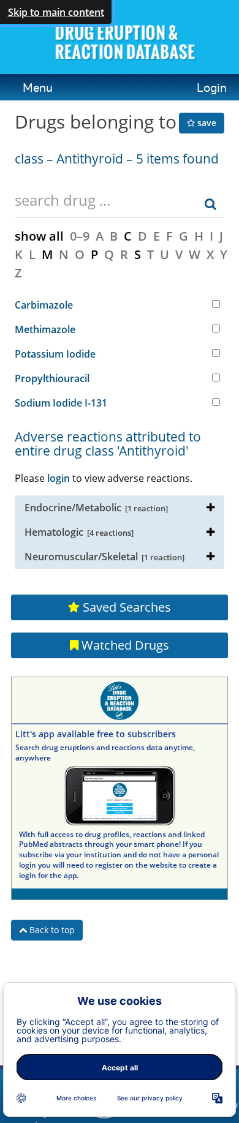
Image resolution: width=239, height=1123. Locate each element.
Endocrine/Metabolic (96, 507)
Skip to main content (56, 12)
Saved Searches (125, 607)
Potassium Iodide (55, 354)
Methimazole (45, 329)
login (58, 478)
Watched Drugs (123, 645)
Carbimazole (44, 305)
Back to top (51, 930)
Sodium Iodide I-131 (61, 403)
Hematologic (79, 532)
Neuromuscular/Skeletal (104, 556)
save (205, 123)
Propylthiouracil (52, 378)
